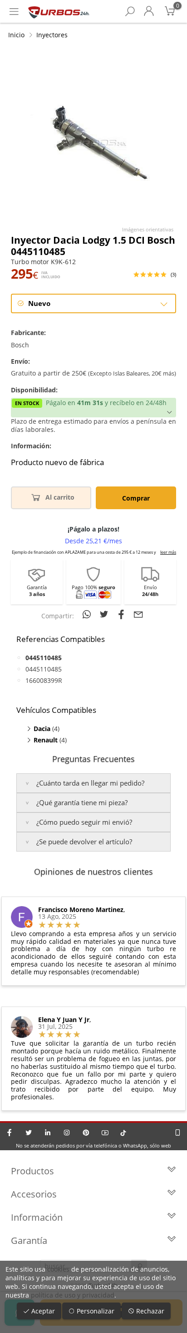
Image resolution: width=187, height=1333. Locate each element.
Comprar (136, 498)
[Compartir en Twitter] (105, 614)
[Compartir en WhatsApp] (88, 614)
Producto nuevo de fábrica (57, 462)
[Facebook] (9, 1132)
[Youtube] (104, 1132)
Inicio (16, 34)
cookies (58, 1269)
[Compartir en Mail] (138, 614)
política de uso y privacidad (72, 1295)
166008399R (43, 680)
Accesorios (34, 1194)
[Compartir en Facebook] (122, 614)
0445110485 (43, 669)
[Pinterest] (85, 1132)
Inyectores (52, 34)
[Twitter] (28, 1132)
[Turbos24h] (58, 11)
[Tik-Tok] (123, 1132)
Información (37, 1217)
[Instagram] (66, 1132)
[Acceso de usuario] (148, 11)
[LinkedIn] (47, 1132)
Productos (32, 1171)
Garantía (29, 1240)
